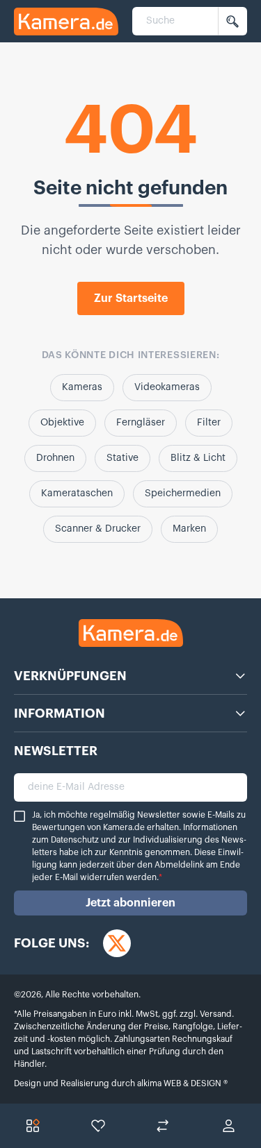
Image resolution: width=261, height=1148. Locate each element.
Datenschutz (75, 840)
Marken (189, 529)
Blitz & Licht (198, 458)
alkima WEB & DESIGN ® (181, 1083)
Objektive (62, 423)
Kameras (82, 387)
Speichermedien (183, 493)
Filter (209, 423)
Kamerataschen (77, 493)
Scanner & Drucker (98, 529)
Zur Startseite (131, 298)
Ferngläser (140, 423)
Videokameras (167, 387)
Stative (122, 458)
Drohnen (55, 458)
